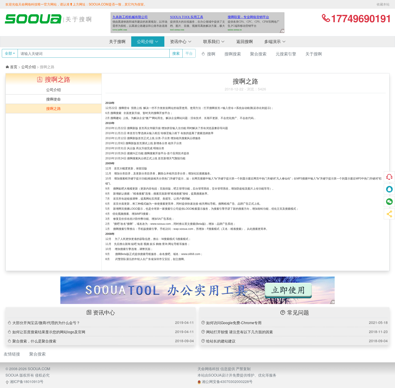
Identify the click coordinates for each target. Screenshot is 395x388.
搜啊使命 (53, 99)
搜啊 (211, 54)
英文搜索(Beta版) (195, 223)
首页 (13, 66)
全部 (8, 53)
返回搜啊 (244, 41)
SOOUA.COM (39, 368)
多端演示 (275, 41)
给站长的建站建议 (220, 341)
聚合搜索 (258, 54)
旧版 (144, 168)
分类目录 (125, 173)
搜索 (176, 53)
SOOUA (12, 375)
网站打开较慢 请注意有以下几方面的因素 (239, 331)
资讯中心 (181, 41)
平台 (189, 53)
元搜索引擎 (286, 54)
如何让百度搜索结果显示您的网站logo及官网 (48, 331)
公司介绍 (148, 41)
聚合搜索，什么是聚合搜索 (34, 341)
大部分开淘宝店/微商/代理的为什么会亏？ (46, 322)
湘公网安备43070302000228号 (227, 381)
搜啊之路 (53, 108)
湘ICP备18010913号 (26, 381)
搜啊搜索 (232, 54)
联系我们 (214, 41)
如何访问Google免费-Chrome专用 (234, 322)
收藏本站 (383, 4)
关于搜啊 (117, 41)
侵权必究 (42, 375)
